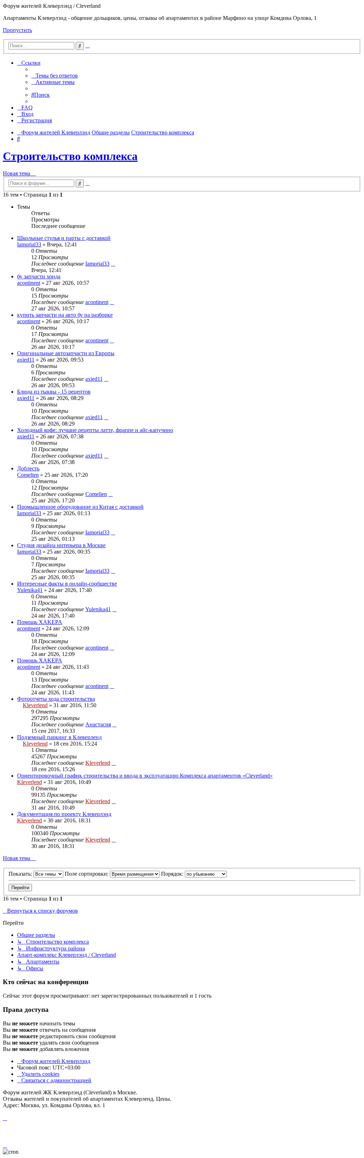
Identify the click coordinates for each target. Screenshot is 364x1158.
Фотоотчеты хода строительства (56, 699)
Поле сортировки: (87, 874)
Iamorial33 (29, 244)
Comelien (28, 475)
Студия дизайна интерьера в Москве (61, 545)
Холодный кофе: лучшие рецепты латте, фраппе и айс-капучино (95, 430)
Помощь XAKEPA (39, 622)
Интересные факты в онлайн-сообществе (67, 584)
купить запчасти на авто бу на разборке (65, 315)
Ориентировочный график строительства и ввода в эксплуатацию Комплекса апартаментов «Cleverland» (145, 776)
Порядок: (173, 874)
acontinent (28, 283)
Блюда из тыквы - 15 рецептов (54, 392)
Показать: (21, 874)
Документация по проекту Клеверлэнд (64, 814)
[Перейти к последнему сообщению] (113, 264)
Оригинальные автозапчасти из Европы (65, 353)
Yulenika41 (30, 590)
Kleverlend (35, 705)
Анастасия (98, 724)
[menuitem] (54, 76)
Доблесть (28, 468)
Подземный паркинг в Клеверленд (59, 737)
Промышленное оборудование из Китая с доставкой (80, 507)
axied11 (25, 360)
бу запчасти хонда (38, 276)
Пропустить (17, 30)
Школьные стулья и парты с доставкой (64, 238)
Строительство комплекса (70, 156)
